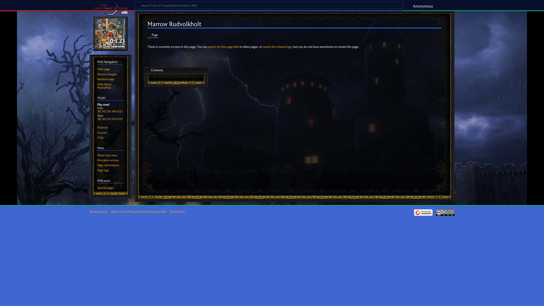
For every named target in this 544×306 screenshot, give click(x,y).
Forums (102, 133)
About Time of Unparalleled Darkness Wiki (138, 212)
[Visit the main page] (110, 34)
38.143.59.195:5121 (110, 119)
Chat (100, 137)
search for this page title (223, 47)
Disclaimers (177, 212)
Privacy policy (98, 212)
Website (102, 127)
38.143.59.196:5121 (110, 111)
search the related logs (277, 47)
